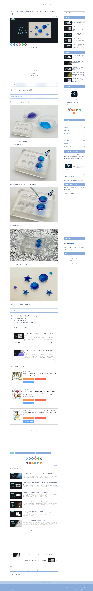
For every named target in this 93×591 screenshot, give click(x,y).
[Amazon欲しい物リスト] (32, 463)
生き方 (75, 143)
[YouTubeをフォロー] (30, 463)
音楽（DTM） (75, 146)
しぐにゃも (74, 99)
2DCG (75, 124)
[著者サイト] (27, 463)
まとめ (32, 77)
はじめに (33, 73)
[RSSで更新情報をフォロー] (41, 463)
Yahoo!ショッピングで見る (28, 403)
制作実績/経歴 (65, 587)
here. (81, 243)
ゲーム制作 (75, 133)
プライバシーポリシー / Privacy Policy (77, 587)
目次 (32, 70)
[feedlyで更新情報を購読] (38, 463)
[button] (84, 13)
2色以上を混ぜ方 (34, 75)
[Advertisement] (34, 57)
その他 (75, 136)
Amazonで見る (28, 378)
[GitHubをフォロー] (35, 463)
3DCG (75, 127)
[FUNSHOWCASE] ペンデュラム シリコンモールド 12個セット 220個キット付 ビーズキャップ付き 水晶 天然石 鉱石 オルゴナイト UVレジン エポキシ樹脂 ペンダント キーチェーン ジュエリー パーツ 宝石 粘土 (39, 393)
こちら (75, 193)
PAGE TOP (47, 582)
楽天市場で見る (40, 378)
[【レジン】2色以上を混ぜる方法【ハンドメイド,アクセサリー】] (17, 44)
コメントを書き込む (34, 570)
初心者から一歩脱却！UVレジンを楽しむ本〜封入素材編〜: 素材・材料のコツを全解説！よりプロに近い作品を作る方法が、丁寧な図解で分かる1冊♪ (39, 412)
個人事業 (75, 140)
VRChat (75, 130)
